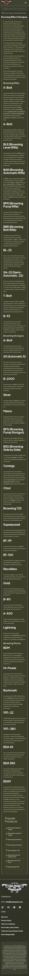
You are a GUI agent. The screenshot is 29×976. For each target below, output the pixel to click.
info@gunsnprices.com (14, 902)
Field (12, 482)
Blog (10, 13)
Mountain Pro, (7, 113)
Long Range (10, 111)
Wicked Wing (6, 482)
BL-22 (7, 250)
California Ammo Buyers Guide (12, 931)
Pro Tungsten (19, 109)
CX (14, 482)
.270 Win (18, 184)
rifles (6, 799)
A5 (5, 356)
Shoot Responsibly (8, 934)
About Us (4, 917)
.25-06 (12, 117)
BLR (19, 153)
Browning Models (20, 13)
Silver (16, 400)
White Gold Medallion (18, 113)
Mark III (12, 197)
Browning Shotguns (13, 335)
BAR (6, 178)
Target (20, 107)
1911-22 (7, 718)
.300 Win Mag (10, 184)
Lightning (15, 635)
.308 (14, 239)
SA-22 (7, 272)
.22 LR (4, 305)
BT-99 (21, 546)
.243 (9, 239)
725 (22, 514)
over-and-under (9, 479)
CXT (4, 502)
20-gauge (13, 457)
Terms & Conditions (8, 924)
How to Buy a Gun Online (10, 927)
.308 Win (17, 182)
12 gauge (13, 500)
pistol (19, 655)
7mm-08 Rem (11, 182)
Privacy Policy (6, 920)
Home (5, 13)
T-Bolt (22, 301)
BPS (6, 429)
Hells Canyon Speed (19, 111)
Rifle (10, 698)
